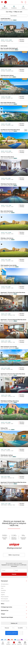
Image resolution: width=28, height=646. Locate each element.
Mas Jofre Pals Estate (7, 211)
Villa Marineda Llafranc (7, 75)
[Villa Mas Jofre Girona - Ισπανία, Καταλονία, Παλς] (14, 249)
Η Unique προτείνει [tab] (6, 607)
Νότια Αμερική (4, 598)
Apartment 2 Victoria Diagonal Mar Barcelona (13, 482)
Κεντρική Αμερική (5, 600)
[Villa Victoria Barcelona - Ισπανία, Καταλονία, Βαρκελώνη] (14, 168)
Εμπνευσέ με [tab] (4, 610)
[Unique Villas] (5, 2)
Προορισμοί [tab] (4, 581)
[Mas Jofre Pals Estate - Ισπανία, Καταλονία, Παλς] (14, 222)
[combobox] (14, 16)
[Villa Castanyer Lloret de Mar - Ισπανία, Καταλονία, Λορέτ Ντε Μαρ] (14, 357)
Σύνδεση (13, 623)
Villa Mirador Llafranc (7, 455)
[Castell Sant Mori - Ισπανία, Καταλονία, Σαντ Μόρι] (14, 29)
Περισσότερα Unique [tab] (7, 617)
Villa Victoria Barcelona (7, 157)
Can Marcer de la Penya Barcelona (10, 129)
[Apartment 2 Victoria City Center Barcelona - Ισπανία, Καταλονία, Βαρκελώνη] (14, 385)
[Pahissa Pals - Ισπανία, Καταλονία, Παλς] (14, 439)
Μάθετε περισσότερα (14, 555)
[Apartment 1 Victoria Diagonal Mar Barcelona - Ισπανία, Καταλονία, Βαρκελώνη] (14, 330)
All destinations (4, 584)
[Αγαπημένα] (1, 25)
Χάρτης (16, 49)
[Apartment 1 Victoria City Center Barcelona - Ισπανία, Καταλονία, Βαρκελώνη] (14, 303)
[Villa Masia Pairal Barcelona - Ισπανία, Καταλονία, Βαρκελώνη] (14, 195)
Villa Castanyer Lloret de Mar (9, 346)
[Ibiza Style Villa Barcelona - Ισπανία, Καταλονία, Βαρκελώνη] (14, 113)
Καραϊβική (3, 590)
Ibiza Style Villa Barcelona (8, 102)
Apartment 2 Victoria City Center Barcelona (13, 374)
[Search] (22, 2)
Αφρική (2, 594)
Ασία (2, 588)
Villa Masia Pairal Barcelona (8, 184)
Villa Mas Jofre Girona (7, 238)
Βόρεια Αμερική (4, 596)
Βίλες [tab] (2, 603)
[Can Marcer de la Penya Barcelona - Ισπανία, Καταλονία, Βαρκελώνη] (14, 140)
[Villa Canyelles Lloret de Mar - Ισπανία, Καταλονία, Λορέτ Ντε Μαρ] (14, 276)
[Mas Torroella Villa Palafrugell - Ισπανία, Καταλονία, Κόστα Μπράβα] (14, 59)
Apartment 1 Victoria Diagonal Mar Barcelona (13, 319)
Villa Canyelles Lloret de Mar (9, 265)
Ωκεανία (3, 592)
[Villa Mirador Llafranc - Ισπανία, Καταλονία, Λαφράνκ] (14, 466)
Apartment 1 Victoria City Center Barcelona (13, 292)
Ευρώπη (3, 586)
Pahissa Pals (4, 428)
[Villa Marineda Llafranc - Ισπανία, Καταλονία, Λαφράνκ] (14, 86)
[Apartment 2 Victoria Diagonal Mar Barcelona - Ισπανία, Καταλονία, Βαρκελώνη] (14, 493)
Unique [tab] (3, 614)
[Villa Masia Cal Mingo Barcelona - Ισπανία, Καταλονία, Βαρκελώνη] (14, 412)
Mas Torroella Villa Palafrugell (9, 48)
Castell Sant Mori (5, 18)
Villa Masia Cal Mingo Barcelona (10, 401)
